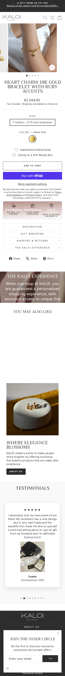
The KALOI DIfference (32, 247)
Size (32, 116)
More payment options (32, 184)
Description (32, 226)
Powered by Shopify (32, 673)
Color (32, 132)
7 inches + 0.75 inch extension (32, 122)
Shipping (27, 104)
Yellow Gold (32, 138)
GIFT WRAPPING (32, 233)
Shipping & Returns (32, 240)
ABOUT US (16, 471)
